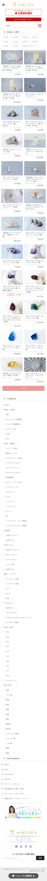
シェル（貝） (10, 564)
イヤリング (10, 501)
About (6, 765)
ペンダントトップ (12, 487)
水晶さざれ (10, 569)
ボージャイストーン (13, 468)
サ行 (25, 37)
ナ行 (6, 42)
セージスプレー (11, 559)
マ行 (25, 42)
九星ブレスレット (12, 535)
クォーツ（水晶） (12, 448)
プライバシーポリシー (12, 784)
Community (8, 774)
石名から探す (8, 627)
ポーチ (8, 593)
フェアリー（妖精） (13, 584)
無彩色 (8, 724)
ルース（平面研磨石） (14, 424)
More (24, 388)
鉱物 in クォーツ (11, 453)
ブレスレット (10, 492)
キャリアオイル (11, 613)
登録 (40, 858)
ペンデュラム (10, 506)
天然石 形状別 (9, 410)
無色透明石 (10, 477)
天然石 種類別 (9, 444)
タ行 (35, 37)
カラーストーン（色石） (14, 458)
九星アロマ (10, 540)
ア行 (6, 37)
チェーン (9, 511)
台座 (7, 598)
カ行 (16, 37)
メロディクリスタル (13, 463)
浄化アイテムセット (13, 550)
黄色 (7, 705)
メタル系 (9, 743)
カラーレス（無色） (13, 734)
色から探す (8, 685)
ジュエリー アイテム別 (12, 482)
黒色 (7, 753)
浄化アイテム (8, 545)
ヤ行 (35, 42)
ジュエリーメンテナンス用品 (16, 526)
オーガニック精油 (12, 622)
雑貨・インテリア (10, 574)
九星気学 (7, 531)
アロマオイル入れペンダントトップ (18, 618)
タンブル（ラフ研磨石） (14, 419)
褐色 (7, 748)
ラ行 (6, 46)
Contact (7, 779)
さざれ (8, 434)
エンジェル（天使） (13, 579)
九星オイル (10, 608)
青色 (7, 714)
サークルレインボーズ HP (14, 794)
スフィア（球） (11, 429)
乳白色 (8, 729)
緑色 (7, 709)
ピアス (8, 497)
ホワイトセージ (11, 555)
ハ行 (16, 42)
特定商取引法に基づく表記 (14, 789)
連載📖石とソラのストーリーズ (16, 798)
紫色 (7, 719)
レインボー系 (10, 738)
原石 (7, 414)
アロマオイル (8, 603)
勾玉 (7, 439)
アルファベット (29, 46)
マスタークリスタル (13, 472)
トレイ (8, 588)
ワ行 (16, 46)
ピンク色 (9, 695)
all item (6, 405)
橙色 (7, 700)
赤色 (7, 690)
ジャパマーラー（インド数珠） (17, 521)
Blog (6, 769)
